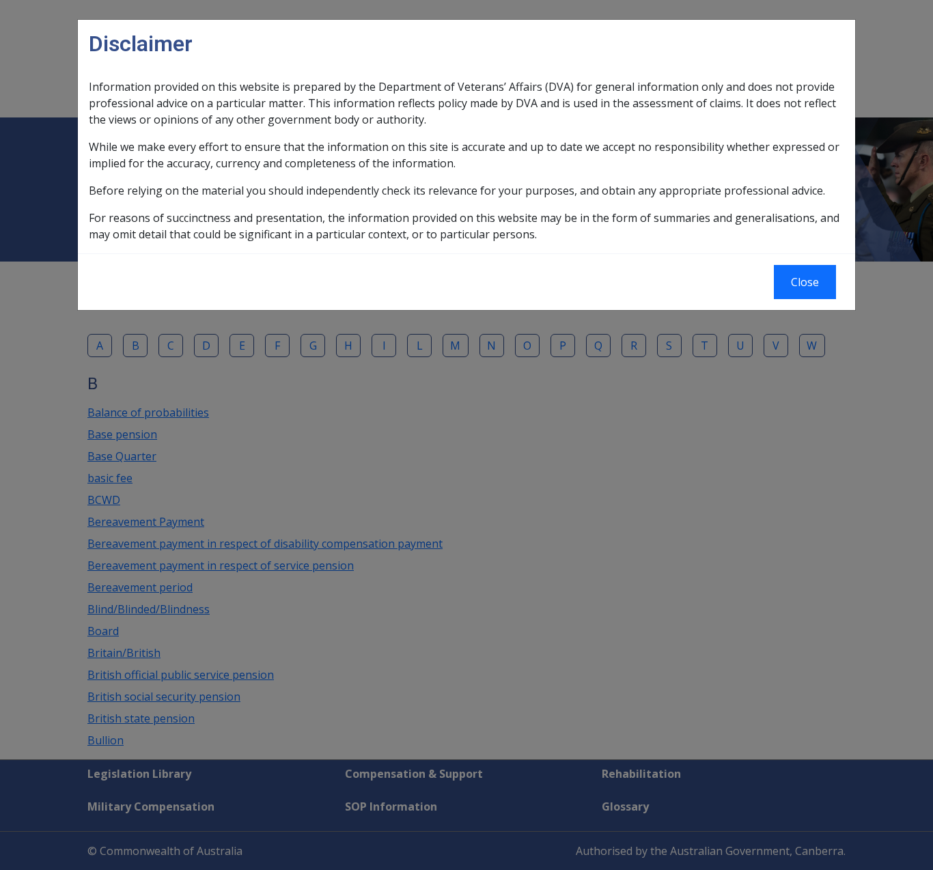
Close (805, 282)
